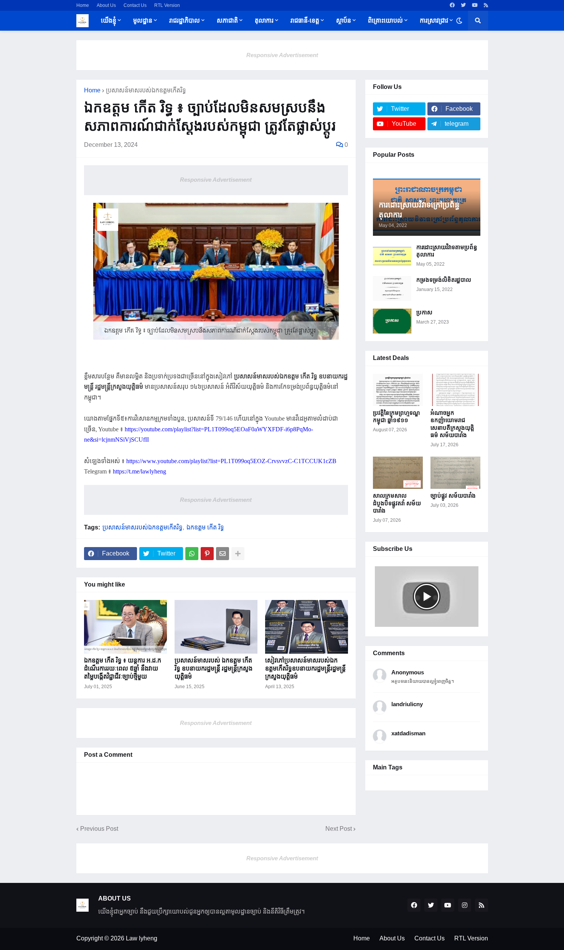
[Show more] (237, 553)
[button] (459, 21)
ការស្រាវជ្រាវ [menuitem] (434, 20)
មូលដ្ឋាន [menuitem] (142, 20)
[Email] (222, 553)
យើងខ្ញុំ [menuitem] (108, 20)
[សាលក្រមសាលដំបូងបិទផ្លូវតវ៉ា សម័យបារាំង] (398, 473)
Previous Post (99, 828)
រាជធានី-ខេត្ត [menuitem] (304, 20)
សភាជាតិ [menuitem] (227, 20)
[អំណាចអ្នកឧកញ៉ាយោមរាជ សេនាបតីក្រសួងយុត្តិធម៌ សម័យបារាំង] (455, 390)
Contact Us (135, 5)
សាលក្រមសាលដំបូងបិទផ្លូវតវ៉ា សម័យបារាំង (397, 503)
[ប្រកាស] (392, 321)
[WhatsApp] (191, 553)
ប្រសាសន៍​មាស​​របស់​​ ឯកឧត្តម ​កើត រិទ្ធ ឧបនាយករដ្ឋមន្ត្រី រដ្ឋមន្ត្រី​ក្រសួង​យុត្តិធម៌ (213, 668)
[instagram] (464, 905)
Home (82, 5)
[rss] (486, 5)
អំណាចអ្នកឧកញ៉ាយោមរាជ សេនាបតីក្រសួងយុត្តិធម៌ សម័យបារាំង (452, 424)
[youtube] (475, 5)
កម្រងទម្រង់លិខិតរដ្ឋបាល (443, 279)
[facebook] (452, 5)
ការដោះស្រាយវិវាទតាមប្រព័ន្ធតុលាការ (446, 251)
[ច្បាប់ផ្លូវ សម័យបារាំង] (455, 473)
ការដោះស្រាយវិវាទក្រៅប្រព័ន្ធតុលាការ (419, 210)
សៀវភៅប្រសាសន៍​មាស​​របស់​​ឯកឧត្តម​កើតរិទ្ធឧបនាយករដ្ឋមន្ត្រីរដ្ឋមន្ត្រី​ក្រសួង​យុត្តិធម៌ (305, 668)
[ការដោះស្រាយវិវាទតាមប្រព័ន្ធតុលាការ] (392, 255)
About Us (106, 5)
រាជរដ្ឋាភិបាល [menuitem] (184, 20)
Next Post (338, 828)
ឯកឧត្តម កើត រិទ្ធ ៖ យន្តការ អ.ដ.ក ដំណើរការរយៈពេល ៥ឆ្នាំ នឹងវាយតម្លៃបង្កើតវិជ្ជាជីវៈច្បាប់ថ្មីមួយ (122, 668)
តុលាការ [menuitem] (264, 20)
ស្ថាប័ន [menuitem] (343, 20)
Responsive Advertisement (282, 55)
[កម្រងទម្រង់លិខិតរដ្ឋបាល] (392, 288)
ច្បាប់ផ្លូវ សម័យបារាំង (453, 495)
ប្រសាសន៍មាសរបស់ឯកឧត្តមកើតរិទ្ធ (146, 90)
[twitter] (463, 5)
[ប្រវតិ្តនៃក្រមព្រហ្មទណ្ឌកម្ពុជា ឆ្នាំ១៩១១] (398, 390)
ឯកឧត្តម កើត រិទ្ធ (205, 527)
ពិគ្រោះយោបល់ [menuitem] (385, 20)
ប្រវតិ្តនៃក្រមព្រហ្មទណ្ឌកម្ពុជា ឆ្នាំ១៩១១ (396, 416)
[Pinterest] (207, 553)
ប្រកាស (424, 312)
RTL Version (167, 5)
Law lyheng (141, 938)
